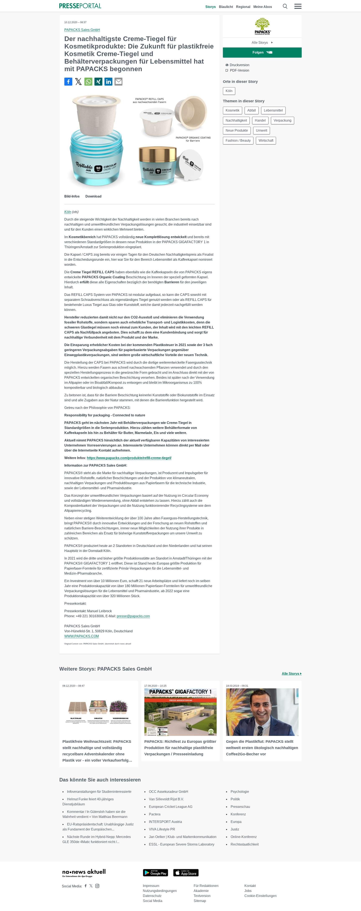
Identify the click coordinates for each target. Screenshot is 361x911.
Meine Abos (262, 7)
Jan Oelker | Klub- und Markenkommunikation (182, 837)
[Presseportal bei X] (90, 886)
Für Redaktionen (206, 886)
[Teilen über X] (78, 82)
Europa (236, 822)
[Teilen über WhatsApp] (88, 82)
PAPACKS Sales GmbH (82, 30)
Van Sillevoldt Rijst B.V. (166, 799)
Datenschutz (152, 896)
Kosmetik (232, 110)
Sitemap (200, 901)
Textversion (202, 896)
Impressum (151, 886)
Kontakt (250, 886)
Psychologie (240, 791)
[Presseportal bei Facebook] (84, 886)
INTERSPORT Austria (165, 822)
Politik (235, 799)
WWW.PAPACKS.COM (81, 636)
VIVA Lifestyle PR (162, 829)
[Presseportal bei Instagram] (96, 885)
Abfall (251, 110)
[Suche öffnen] (285, 6)
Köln (67, 212)
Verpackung (282, 120)
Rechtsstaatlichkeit (245, 844)
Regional (243, 7)
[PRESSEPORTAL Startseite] (80, 6)
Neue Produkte (237, 130)
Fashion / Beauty (238, 140)
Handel (260, 120)
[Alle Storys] (262, 34)
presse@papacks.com (133, 616)
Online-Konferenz (244, 837)
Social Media (152, 901)
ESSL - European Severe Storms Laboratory (181, 844)
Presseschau (240, 806)
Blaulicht (226, 7)
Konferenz (238, 814)
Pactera (154, 814)
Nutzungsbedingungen (160, 891)
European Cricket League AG (170, 806)
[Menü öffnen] (298, 6)
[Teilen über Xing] (98, 82)
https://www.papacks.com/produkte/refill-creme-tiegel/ (129, 458)
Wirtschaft (266, 140)
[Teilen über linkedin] (108, 82)
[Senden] (118, 82)
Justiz (235, 829)
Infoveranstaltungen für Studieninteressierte (99, 791)
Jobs (248, 891)
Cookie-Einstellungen (260, 896)
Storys (210, 7)
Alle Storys (260, 42)
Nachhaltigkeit (236, 120)
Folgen (258, 52)
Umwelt (261, 130)
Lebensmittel (273, 110)
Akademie (201, 891)
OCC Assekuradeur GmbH (168, 791)
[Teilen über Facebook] (68, 82)
